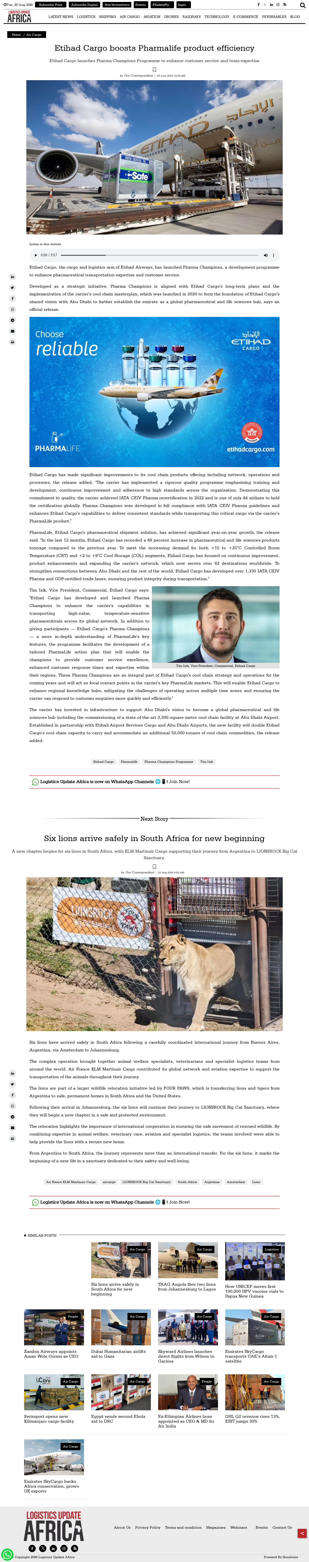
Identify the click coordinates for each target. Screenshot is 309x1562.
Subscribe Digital (84, 5)
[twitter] (12, 287)
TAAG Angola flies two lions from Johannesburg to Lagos (187, 1286)
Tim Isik (206, 761)
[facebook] (12, 298)
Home (16, 34)
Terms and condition (184, 1527)
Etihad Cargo (103, 761)
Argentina (212, 1182)
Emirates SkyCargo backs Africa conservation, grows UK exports (51, 1486)
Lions (256, 1182)
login (181, 5)
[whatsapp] (12, 309)
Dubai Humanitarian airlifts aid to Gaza (118, 1354)
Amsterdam (236, 1182)
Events (140, 5)
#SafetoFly (160, 5)
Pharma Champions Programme (169, 761)
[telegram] (12, 320)
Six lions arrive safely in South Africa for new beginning (154, 838)
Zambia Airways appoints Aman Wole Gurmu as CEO (51, 1354)
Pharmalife (129, 761)
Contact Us (282, 1527)
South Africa (187, 1182)
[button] (154, 70)
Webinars (238, 1527)
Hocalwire (290, 1557)
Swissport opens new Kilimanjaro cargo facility (49, 1419)
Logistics (272, 1249)
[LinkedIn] (12, 276)
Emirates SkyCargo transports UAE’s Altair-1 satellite (251, 1356)
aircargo (109, 1182)
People (73, 1316)
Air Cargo (33, 34)
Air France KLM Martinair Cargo (71, 1182)
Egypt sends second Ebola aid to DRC (118, 1419)
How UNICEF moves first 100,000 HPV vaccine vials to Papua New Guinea (254, 1291)
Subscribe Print (50, 5)
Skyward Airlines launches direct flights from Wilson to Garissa (186, 1356)
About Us (122, 1527)
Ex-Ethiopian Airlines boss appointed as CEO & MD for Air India (186, 1421)
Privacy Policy (148, 1527)
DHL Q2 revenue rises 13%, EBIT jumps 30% (252, 1419)
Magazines (216, 1527)
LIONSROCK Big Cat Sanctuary (147, 1182)
